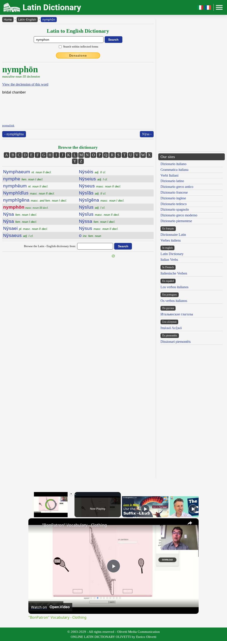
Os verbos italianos (173, 301)
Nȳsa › (146, 134)
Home (8, 19)
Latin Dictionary (172, 254)
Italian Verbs (169, 259)
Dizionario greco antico (176, 187)
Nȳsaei (25, 228)
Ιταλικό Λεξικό (171, 328)
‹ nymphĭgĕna (14, 134)
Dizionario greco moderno (178, 215)
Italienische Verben (173, 273)
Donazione (78, 55)
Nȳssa (97, 221)
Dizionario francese (174, 192)
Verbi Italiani (169, 175)
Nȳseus (100, 185)
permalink (8, 125)
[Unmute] (36, 514)
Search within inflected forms (80, 46)
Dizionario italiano (173, 164)
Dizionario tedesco (173, 204)
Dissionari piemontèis (175, 341)
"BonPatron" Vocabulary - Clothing (74, 525)
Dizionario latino (172, 181)
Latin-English (27, 19)
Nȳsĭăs (92, 192)
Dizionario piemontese (176, 221)
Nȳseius (93, 178)
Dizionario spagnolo (174, 209)
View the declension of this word (25, 84)
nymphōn (48, 19)
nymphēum (25, 185)
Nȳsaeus (18, 235)
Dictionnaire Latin (173, 235)
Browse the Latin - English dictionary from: (50, 246)
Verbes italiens (170, 240)
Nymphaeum (27, 171)
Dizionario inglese (173, 198)
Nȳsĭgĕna (101, 199)
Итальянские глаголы (176, 314)
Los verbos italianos (174, 287)
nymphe (23, 178)
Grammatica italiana (174, 170)
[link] (35, 525)
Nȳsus (98, 228)
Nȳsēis (92, 171)
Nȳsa (20, 214)
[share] (190, 523)
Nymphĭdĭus (29, 192)
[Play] (31, 514)
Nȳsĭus (92, 207)
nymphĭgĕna (35, 199)
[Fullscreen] (70, 514)
